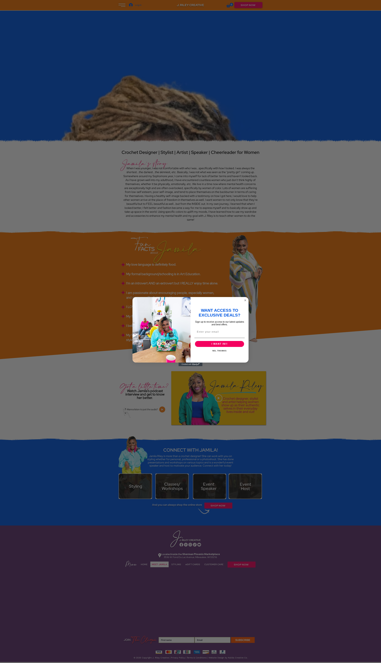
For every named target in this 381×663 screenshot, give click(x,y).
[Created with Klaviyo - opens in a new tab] (190, 364)
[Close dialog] (245, 300)
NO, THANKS (220, 350)
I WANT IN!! (219, 344)
